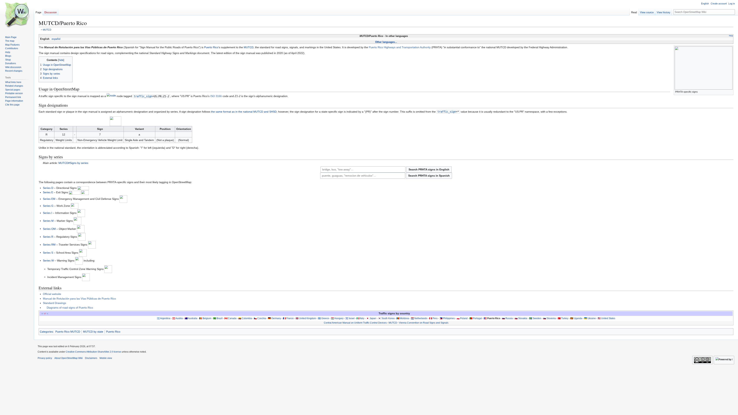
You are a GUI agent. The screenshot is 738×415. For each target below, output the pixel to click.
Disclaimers (91, 358)
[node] (111, 96)
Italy (362, 318)
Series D (48, 187)
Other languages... (386, 42)
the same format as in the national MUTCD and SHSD (244, 111)
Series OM (49, 228)
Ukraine (592, 318)
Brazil (220, 318)
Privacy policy (45, 358)
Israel (352, 318)
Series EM (49, 198)
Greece (325, 318)
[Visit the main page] (17, 15)
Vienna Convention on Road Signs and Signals (423, 322)
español (56, 39)
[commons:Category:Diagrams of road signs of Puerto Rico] (44, 307)
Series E (48, 192)
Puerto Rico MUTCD (67, 331)
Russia (509, 318)
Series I (47, 212)
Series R (48, 236)
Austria (179, 318)
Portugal (477, 318)
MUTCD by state (93, 331)
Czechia (261, 318)
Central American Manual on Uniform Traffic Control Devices (355, 322)
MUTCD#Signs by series (73, 162)
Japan (373, 318)
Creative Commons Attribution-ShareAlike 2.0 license (93, 351)
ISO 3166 (216, 96)
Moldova (404, 318)
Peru (435, 318)
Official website (52, 293)
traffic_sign (143, 96)
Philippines (449, 318)
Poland (464, 318)
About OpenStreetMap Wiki (68, 358)
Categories (46, 331)
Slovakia (522, 318)
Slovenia (551, 318)
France (290, 318)
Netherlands (420, 318)
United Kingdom (307, 318)
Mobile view (106, 358)
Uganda (578, 318)
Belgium (207, 318)
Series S (48, 252)
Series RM (49, 244)
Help (731, 36)
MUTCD (47, 29)
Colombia (247, 318)
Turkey (564, 318)
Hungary (338, 318)
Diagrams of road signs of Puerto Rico (70, 307)
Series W (48, 260)
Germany (276, 318)
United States (608, 318)
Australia (192, 318)
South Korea (388, 318)
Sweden (537, 318)
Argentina (165, 318)
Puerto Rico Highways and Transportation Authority (400, 47)
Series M (48, 220)
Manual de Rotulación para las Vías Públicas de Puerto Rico (79, 298)
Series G (48, 205)
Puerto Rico (211, 47)
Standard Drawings (54, 303)
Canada (232, 318)
